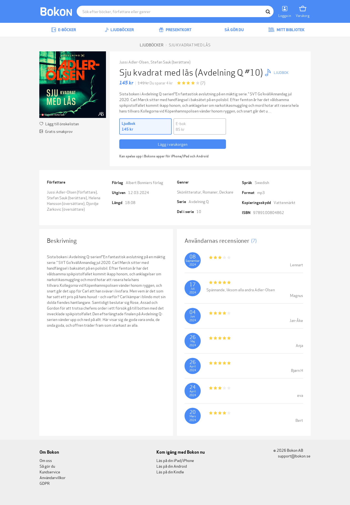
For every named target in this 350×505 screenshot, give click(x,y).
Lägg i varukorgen (172, 144)
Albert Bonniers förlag (144, 182)
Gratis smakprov (59, 131)
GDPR (45, 483)
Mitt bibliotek (290, 29)
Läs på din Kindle (170, 471)
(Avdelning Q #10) (230, 71)
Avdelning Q (199, 201)
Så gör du (234, 29)
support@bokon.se (293, 455)
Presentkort (178, 29)
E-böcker (66, 29)
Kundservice (50, 471)
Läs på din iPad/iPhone (175, 460)
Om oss (46, 460)
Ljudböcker (122, 29)
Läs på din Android (171, 466)
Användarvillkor (52, 477)
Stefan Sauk (160, 61)
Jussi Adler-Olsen (134, 61)
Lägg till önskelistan (62, 123)
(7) (202, 82)
